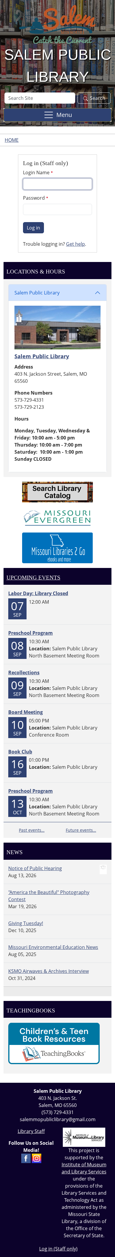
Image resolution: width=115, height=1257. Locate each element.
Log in (33, 227)
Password (34, 198)
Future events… (81, 830)
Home (12, 140)
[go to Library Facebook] (26, 1158)
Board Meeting (25, 712)
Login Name (37, 172)
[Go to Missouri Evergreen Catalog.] (57, 517)
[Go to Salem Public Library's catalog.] (57, 491)
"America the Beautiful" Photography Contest (48, 896)
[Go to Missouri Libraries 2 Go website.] (57, 547)
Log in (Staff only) (58, 1248)
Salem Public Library (37, 292)
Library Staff (31, 1131)
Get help (75, 244)
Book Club (20, 751)
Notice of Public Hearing (35, 868)
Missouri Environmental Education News (53, 947)
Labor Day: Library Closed (38, 593)
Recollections (24, 672)
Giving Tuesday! (25, 923)
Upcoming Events (33, 577)
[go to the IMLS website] (84, 1137)
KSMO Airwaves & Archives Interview (48, 971)
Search (97, 98)
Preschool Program (30, 633)
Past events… (32, 830)
